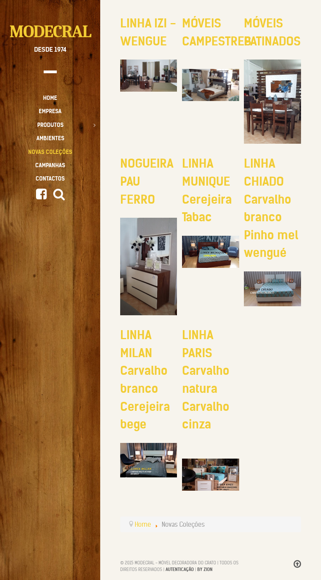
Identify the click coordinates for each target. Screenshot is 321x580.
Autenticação (180, 569)
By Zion (205, 569)
